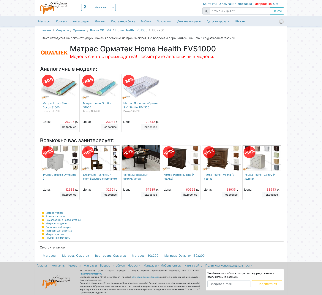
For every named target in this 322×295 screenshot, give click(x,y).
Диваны (100, 21)
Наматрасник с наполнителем (63, 220)
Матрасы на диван (56, 223)
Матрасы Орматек (75, 255)
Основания (164, 21)
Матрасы (44, 21)
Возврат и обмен (112, 265)
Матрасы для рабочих (59, 230)
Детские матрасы (189, 21)
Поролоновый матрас (58, 227)
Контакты (210, 4)
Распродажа (262, 4)
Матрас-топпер (55, 212)
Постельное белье (123, 21)
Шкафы (240, 21)
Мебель (146, 21)
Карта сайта (193, 265)
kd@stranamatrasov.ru (91, 273)
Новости (134, 265)
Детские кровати (218, 21)
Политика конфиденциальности (228, 265)
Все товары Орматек (110, 255)
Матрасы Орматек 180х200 (184, 255)
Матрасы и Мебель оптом (162, 265)
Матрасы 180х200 (145, 255)
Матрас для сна (55, 234)
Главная (42, 265)
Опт (276, 4)
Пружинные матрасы (58, 237)
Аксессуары (81, 21)
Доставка (245, 4)
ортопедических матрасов (145, 277)
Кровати (61, 21)
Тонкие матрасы (55, 216)
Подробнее (69, 126)
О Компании (227, 4)
